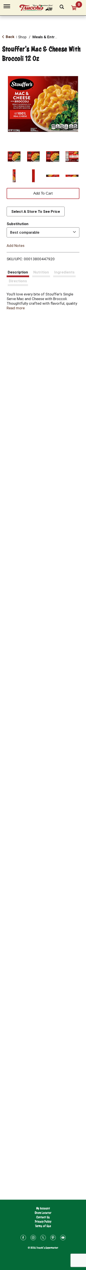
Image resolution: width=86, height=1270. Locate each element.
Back (9, 37)
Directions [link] (18, 281)
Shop (22, 37)
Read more (16, 308)
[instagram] (33, 1238)
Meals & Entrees (46, 37)
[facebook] (23, 1238)
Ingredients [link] (64, 272)
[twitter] (43, 1238)
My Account (43, 1208)
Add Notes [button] (15, 245)
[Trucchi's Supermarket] (38, 7)
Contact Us (43, 1217)
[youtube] (63, 1238)
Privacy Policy (43, 1221)
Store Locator (43, 1212)
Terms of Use (43, 1226)
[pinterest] (53, 1238)
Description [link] (18, 272)
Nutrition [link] (41, 272)
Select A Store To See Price (35, 211)
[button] (14, 156)
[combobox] (43, 232)
